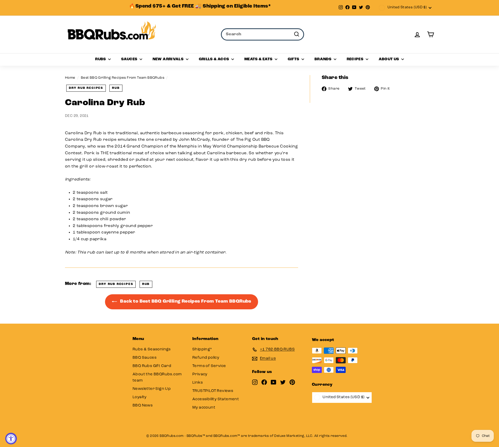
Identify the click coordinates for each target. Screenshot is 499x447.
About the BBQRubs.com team (157, 377)
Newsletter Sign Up (152, 389)
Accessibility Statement (215, 399)
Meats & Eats (258, 59)
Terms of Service (209, 366)
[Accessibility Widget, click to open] (11, 438)
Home (70, 77)
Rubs (101, 59)
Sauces (129, 59)
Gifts (294, 59)
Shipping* (202, 349)
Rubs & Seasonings (152, 349)
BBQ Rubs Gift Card (152, 366)
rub (116, 88)
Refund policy (205, 358)
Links (197, 383)
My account (203, 408)
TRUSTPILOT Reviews (212, 391)
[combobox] (262, 34)
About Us (389, 59)
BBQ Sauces (144, 358)
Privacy (199, 374)
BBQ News (143, 406)
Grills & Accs (214, 59)
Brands (323, 59)
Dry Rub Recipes (86, 88)
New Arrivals (169, 59)
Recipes (355, 59)
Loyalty (140, 397)
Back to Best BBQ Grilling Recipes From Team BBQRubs (185, 301)
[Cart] (430, 34)
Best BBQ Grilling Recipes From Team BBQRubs (122, 77)
